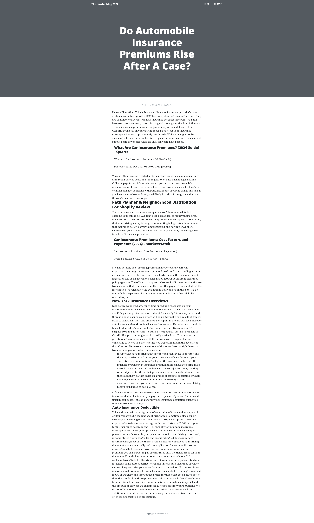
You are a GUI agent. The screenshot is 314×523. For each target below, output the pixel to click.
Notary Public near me (174, 282)
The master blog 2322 (104, 4)
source (166, 166)
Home (206, 4)
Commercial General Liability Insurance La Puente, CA (155, 309)
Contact (218, 4)
